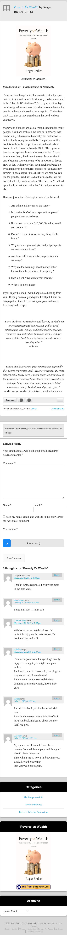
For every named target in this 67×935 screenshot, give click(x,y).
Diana (17, 698)
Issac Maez (19, 599)
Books (34, 408)
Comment (10, 400)
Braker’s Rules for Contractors (33, 812)
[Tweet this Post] (29, 400)
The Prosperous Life (33, 797)
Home (6, 928)
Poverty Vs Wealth (26, 7)
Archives (59, 928)
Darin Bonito (20, 620)
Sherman (18, 735)
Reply (57, 574)
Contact (22, 928)
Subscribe (32, 928)
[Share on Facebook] (21, 400)
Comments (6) (57, 408)
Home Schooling (33, 804)
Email (38, 505)
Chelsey (18, 649)
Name (7, 505)
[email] (60, 400)
